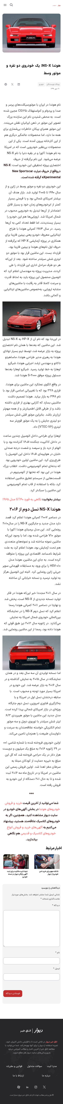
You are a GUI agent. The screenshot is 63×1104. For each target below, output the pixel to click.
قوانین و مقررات (14, 1066)
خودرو (41, 84)
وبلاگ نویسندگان (53, 84)
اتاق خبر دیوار (51, 1041)
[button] (5, 5)
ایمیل (56, 968)
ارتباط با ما (18, 1076)
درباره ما (46, 1076)
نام (57, 952)
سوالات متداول (34, 1066)
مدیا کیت (52, 1066)
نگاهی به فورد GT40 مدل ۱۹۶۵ (21, 499)
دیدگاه (56, 905)
